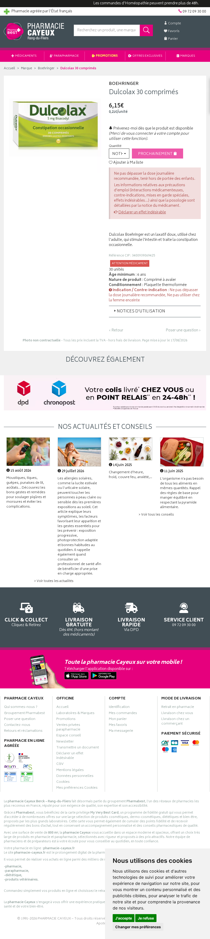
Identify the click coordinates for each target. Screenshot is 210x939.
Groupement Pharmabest (24, 713)
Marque (26, 68)
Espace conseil (68, 736)
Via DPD (131, 624)
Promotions (106, 56)
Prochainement (155, 154)
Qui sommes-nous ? (20, 707)
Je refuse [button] (146, 918)
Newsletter (65, 742)
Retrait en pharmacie (177, 707)
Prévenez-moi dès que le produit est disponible (152, 128)
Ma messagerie (121, 731)
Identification (119, 707)
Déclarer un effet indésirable (142, 212)
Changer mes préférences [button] (138, 927)
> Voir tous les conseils (156, 515)
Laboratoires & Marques (75, 713)
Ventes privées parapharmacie (68, 728)
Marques (187, 56)
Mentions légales (70, 770)
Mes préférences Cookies (77, 788)
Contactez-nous (17, 725)
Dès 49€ (78, 626)
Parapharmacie (66, 56)
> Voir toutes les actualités (54, 581)
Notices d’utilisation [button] (141, 311)
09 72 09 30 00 (184, 622)
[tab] (155, 311)
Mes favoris (118, 725)
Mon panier (118, 719)
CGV (60, 764)
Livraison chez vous (177, 713)
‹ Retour (116, 330)
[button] (119, 154)
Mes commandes (123, 713)
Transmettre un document (77, 748)
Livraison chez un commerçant (175, 722)
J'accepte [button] (123, 918)
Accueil (9, 68)
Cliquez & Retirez (26, 622)
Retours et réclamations (23, 731)
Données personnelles (74, 776)
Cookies (63, 782)
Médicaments (26, 56)
